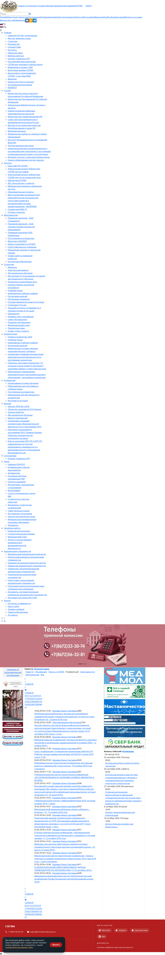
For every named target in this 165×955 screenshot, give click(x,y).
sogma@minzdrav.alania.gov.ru (43, 932)
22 (37, 698)
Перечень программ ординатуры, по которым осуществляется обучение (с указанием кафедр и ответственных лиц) (27, 366)
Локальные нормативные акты (22, 281)
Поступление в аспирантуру (21, 238)
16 (40, 695)
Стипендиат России (17, 305)
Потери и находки (16, 212)
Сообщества (22, 17)
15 (38, 695)
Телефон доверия (16, 609)
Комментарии (117, 17)
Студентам (9, 264)
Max (103, 936)
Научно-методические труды (21, 516)
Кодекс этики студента (18, 331)
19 (30, 698)
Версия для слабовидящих (12, 20)
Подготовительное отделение (22, 247)
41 (26, 707)
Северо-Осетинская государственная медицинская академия (47, 5)
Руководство (14, 44)
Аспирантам (9, 380)
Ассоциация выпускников (20, 84)
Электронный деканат (18, 270)
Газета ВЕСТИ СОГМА (18, 166)
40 (41, 704)
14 (35, 695)
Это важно (13, 615)
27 (30, 701)
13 (33, 695)
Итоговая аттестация (18, 400)
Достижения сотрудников (20, 513)
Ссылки (7, 90)
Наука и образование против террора (26, 160)
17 (26, 698)
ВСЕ (42, 674)
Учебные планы (15, 290)
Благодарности (87, 672)
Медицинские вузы (17, 131)
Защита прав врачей (17, 418)
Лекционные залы (16, 328)
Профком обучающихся (19, 322)
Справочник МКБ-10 (17, 209)
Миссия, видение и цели (19, 38)
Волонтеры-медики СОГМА (20, 70)
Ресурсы (8, 163)
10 (27, 695)
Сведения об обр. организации (22, 35)
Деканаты (12, 267)
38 (37, 704)
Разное (7, 600)
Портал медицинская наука (21, 145)
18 (28, 698)
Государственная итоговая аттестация (26, 302)
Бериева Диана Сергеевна (64, 711)
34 (28, 704)
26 (28, 701)
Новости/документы (65, 17)
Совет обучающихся (17, 319)
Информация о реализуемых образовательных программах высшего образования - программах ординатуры (27, 374)
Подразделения (48, 17)
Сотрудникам (10, 455)
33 (26, 704)
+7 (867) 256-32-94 (15, 932)
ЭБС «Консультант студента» (21, 183)
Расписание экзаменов (18, 299)
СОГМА (79, 5)
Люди (2, 17)
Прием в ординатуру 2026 (20, 337)
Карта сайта (13, 606)
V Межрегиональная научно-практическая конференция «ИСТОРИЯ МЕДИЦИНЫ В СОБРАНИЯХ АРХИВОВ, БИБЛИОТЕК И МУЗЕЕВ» (64, 777)
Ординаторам (10, 334)
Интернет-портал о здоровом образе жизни (29, 157)
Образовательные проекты (21, 192)
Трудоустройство (16, 412)
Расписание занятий (17, 296)
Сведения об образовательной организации (12, 672)
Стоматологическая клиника (21, 534)
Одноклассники (141, 930)
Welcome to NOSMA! (17, 241)
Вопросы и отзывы (133, 17)
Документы (13, 525)
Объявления (41, 672)
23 (39, 698)
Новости (29, 672)
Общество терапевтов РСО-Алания (24, 409)
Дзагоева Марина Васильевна (66, 722)
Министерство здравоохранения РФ (25, 116)
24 (41, 698)
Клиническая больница (19, 531)
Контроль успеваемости (19, 603)
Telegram (122, 930)
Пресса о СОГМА (56, 672)
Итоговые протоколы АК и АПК (22, 597)
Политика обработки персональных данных (115, 947)
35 (30, 704)
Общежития (13, 313)
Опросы (79, 17)
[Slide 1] (80, 664)
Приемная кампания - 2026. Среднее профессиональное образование (21, 227)
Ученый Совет (14, 47)
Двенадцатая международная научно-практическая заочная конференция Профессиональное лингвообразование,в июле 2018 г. (63, 879)
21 (34, 698)
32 (41, 701)
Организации (34, 17)
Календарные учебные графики (23, 293)
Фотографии (89, 17)
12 (31, 695)
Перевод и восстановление (21, 316)
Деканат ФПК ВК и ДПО (19, 406)
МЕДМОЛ (12, 87)
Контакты (12, 50)
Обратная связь (15, 53)
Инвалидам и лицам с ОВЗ (20, 67)
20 (32, 698)
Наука (6, 461)
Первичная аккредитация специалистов (27, 565)
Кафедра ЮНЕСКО (16, 464)
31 (39, 701)
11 (29, 695)
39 (39, 704)
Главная (7, 32)
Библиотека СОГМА (17, 180)
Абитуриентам (11, 215)
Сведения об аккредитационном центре (27, 563)
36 (32, 704)
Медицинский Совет (17, 537)
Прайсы (107, 17)
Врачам (7, 403)
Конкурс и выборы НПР (19, 58)
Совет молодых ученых (19, 510)
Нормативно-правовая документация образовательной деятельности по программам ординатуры (25, 357)
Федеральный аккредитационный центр (27, 554)
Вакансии (99, 17)
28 (32, 701)
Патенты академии (17, 481)
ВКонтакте (106, 930)
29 (34, 701)
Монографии (14, 490)
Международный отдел (19, 325)
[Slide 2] (84, 664)
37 (34, 704)
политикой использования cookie (19, 947)
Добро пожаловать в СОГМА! (21, 244)
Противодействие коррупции (22, 61)
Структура (12, 41)
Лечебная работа (12, 528)
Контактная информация (20, 261)
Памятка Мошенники (18, 612)
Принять (56, 945)
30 (37, 701)
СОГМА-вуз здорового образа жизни (25, 64)
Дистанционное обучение (20, 273)
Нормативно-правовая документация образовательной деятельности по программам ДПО (24, 424)
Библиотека (10, 17)
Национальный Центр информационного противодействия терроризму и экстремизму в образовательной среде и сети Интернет (29, 151)
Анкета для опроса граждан (21, 82)
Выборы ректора (16, 55)
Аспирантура (14, 473)
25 (26, 701)
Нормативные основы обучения (23, 383)
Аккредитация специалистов (17, 551)
